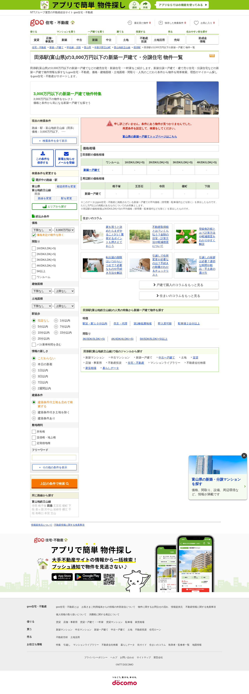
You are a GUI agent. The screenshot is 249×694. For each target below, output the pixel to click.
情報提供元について (41, 525)
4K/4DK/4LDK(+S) (122, 338)
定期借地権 (43, 443)
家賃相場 (90, 368)
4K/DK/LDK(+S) (46, 265)
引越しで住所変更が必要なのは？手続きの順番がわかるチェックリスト (160, 265)
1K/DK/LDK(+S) (46, 248)
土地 (130, 629)
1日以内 (43, 370)
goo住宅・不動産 (37, 606)
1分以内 (65, 320)
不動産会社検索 (110, 644)
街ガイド (142, 644)
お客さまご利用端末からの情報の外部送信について (108, 607)
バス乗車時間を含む (49, 344)
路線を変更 (45, 198)
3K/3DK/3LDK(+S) (94, 338)
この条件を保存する (43, 160)
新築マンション (64, 629)
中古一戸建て (167, 357)
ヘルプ (113, 657)
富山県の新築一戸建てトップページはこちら (150, 136)
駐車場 (128, 622)
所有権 (41, 431)
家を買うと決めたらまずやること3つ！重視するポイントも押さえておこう (115, 236)
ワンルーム (43, 277)
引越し (66, 644)
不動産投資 (141, 629)
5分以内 (43, 326)
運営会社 (158, 657)
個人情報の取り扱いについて (71, 614)
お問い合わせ (127, 657)
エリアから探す (57, 206)
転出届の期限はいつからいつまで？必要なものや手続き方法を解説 (114, 265)
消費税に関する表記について (104, 614)
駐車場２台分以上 (189, 323)
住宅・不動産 (136, 362)
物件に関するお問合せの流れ (153, 607)
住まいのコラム (157, 644)
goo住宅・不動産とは (67, 607)
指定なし (43, 320)
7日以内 (43, 382)
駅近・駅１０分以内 (95, 323)
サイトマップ (144, 657)
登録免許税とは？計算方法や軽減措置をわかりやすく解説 (207, 236)
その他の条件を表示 (55, 467)
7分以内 (65, 326)
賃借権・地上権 (46, 437)
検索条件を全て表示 (55, 140)
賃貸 (195, 357)
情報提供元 (177, 607)
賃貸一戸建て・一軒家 (91, 622)
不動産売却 (62, 637)
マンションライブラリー (86, 644)
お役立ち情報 (34, 644)
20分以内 (44, 338)
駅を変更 (66, 198)
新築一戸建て (101, 629)
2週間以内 (44, 388)
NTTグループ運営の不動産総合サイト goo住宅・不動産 (61, 12)
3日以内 (43, 376)
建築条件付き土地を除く (54, 412)
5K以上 (41, 271)
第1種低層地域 (143, 323)
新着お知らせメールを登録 (66, 160)
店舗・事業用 (70, 622)
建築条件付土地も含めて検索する (55, 404)
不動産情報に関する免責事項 (69, 525)
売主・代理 (120, 323)
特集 (58, 644)
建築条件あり (46, 418)
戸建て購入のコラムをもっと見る (180, 285)
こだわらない (46, 358)
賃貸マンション (114, 622)
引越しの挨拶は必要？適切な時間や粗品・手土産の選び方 (207, 265)
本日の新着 (45, 364)
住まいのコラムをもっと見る (180, 295)
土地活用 (75, 637)
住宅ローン (155, 629)
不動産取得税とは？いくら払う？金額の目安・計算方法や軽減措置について (160, 236)
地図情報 (197, 644)
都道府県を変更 (66, 186)
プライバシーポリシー (96, 657)
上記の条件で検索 (52, 483)
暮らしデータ (111, 368)
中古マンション (83, 629)
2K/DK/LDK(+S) (46, 254)
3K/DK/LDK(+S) (46, 259)
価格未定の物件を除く (50, 234)
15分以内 (66, 332)
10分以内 (44, 332)
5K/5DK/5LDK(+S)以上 (153, 338)
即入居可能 (165, 323)
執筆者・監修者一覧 (178, 644)
